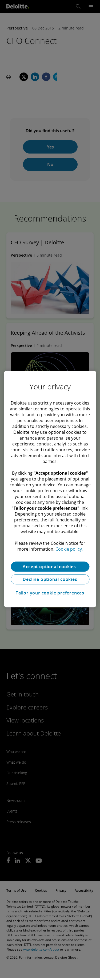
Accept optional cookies (50, 566)
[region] (50, 489)
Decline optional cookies (50, 579)
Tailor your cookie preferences (50, 593)
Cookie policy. (69, 549)
